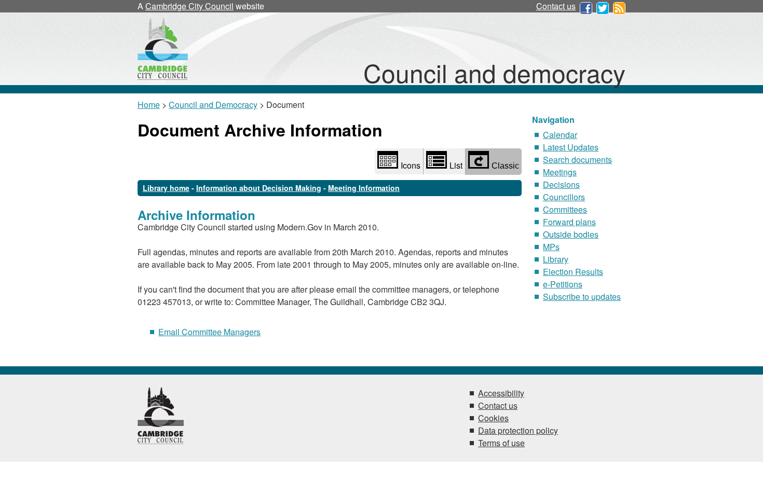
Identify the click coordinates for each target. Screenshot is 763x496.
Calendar (560, 135)
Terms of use (501, 443)
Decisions (561, 184)
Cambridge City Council (189, 6)
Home (149, 105)
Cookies (493, 418)
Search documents (577, 160)
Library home (166, 188)
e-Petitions (562, 284)
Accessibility (501, 393)
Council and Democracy (213, 105)
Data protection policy (518, 430)
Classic (505, 165)
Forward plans (569, 222)
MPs (551, 247)
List (455, 165)
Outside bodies (570, 234)
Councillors (564, 197)
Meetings (560, 172)
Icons (410, 165)
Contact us (556, 6)
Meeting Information (364, 188)
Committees (565, 209)
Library (555, 259)
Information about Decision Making (258, 188)
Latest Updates (570, 147)
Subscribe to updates (582, 296)
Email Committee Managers (209, 332)
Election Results (573, 272)
